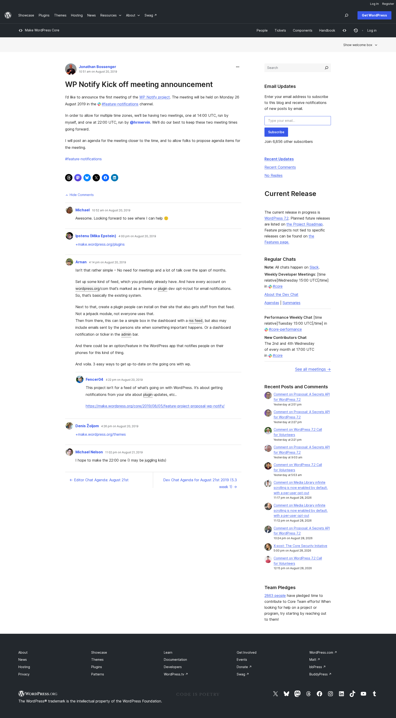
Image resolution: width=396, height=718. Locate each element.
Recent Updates (279, 159)
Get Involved (246, 652)
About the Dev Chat (281, 294)
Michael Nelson (89, 452)
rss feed (196, 320)
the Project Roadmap (304, 224)
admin (126, 334)
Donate (244, 667)
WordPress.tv (176, 674)
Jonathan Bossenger (97, 66)
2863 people (275, 595)
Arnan (81, 262)
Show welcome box (357, 45)
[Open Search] (346, 15)
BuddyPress (320, 674)
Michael (82, 210)
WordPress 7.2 (276, 218)
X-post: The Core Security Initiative (300, 546)
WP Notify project (154, 97)
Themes (97, 659)
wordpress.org (87, 288)
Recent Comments (280, 167)
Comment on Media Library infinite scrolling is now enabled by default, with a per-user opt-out (301, 487)
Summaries (291, 302)
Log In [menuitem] (374, 3)
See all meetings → (313, 369)
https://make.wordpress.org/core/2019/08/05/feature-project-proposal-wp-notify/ (155, 406)
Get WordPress (374, 15)
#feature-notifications (120, 104)
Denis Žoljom (87, 426)
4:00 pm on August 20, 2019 (137, 236)
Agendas (271, 302)
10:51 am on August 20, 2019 (98, 71)
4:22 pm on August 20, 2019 (124, 379)
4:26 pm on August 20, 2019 (119, 426)
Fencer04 (94, 379)
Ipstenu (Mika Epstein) (95, 236)
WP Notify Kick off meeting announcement (139, 84)
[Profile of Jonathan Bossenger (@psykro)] (71, 70)
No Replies (273, 175)
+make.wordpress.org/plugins (100, 244)
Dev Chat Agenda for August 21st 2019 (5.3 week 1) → (200, 483)
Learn (168, 652)
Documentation (175, 659)
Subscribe (276, 132)
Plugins (96, 667)
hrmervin (140, 122)
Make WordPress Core (42, 30)
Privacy (24, 674)
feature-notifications (83, 159)
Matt (314, 659)
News (22, 659)
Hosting (24, 667)
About (23, 652)
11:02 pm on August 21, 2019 (124, 452)
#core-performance (285, 329)
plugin (162, 288)
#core (278, 286)
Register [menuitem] (388, 3)
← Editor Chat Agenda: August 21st (99, 480)
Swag (243, 674)
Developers (173, 667)
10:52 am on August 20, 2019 (111, 210)
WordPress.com (323, 652)
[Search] (326, 67)
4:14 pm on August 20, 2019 (107, 262)
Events (242, 659)
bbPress (317, 667)
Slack (314, 267)
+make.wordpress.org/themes (100, 434)
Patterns (97, 674)
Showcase (99, 652)
